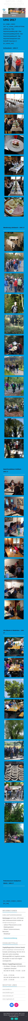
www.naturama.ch (8, 996)
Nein (16, 1018)
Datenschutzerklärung (10, 938)
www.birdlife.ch (7, 989)
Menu (14, 15)
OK (12, 1018)
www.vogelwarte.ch (8, 999)
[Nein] (26, 1016)
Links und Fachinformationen (12, 915)
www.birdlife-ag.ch (8, 992)
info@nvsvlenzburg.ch (9, 922)
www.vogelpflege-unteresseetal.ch (13, 949)
